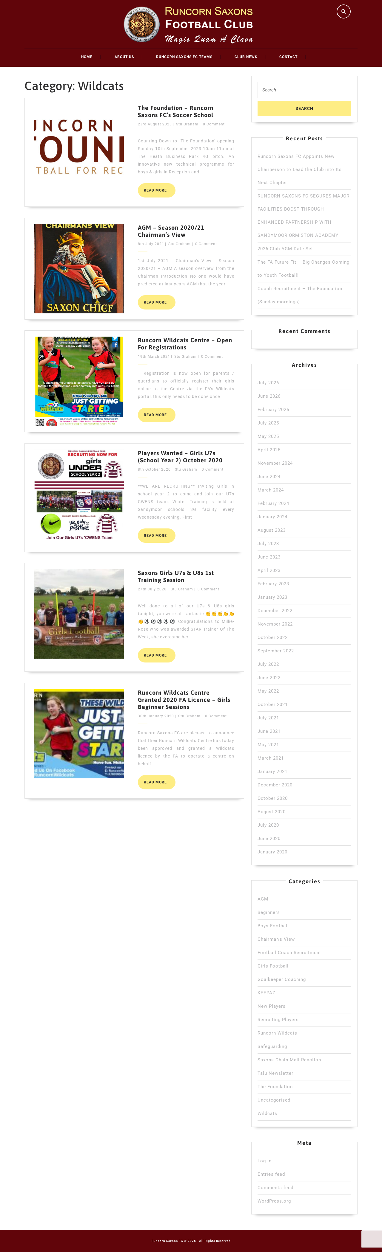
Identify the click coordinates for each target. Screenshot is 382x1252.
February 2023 (273, 584)
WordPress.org (274, 1201)
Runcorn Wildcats (277, 1033)
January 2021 (272, 771)
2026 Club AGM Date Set (285, 248)
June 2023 (269, 557)
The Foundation (275, 1086)
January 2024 (272, 517)
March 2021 (271, 758)
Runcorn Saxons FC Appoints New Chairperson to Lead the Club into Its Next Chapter (300, 169)
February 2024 (273, 503)
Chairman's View (276, 939)
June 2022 (269, 677)
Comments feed (275, 1187)
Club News (246, 57)
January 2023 (272, 597)
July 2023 (268, 543)
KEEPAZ (266, 993)
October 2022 (273, 637)
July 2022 (268, 664)
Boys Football (273, 925)
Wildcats (267, 1113)
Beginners (269, 912)
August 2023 (272, 530)
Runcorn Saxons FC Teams (184, 57)
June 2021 (269, 731)
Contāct (288, 57)
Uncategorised (274, 1100)
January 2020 (272, 852)
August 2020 (272, 811)
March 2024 (271, 490)
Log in (265, 1161)
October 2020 (273, 798)
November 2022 (275, 624)
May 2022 (268, 691)
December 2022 (275, 610)
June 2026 (269, 396)
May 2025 (268, 436)
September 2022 (276, 651)
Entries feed (271, 1174)
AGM (263, 899)
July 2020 (268, 825)
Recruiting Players (278, 1019)
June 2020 (269, 838)
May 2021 (268, 744)
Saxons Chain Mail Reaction (289, 1060)
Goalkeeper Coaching (282, 979)
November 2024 (275, 463)
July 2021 (268, 718)
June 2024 (269, 476)
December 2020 (275, 785)
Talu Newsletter (275, 1073)
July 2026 (268, 382)
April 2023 (269, 570)
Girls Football (273, 966)
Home (87, 57)
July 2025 (268, 423)
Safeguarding (272, 1046)
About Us (124, 57)
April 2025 (269, 449)
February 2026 (273, 409)
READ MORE (159, 192)
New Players (272, 1006)
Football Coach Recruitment (289, 952)
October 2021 (273, 704)
